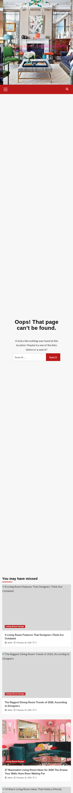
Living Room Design (15, 626)
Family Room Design (15, 694)
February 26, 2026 (24, 643)
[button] (5, 89)
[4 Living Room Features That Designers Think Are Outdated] (36, 607)
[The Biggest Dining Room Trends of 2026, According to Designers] (36, 675)
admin (9, 643)
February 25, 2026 (24, 710)
